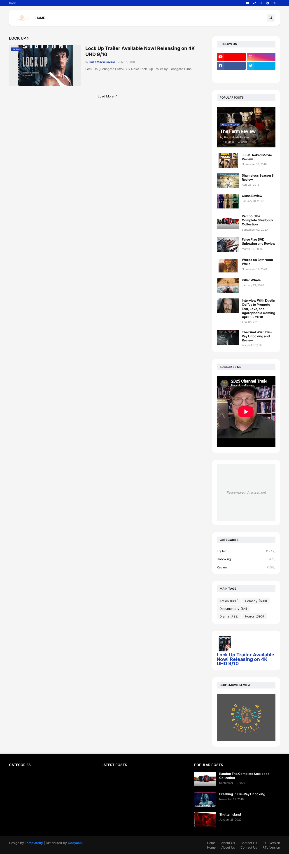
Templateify (34, 843)
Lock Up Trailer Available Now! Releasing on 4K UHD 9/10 (140, 51)
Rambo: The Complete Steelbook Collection (257, 220)
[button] (271, 18)
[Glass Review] (228, 201)
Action (228, 601)
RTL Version (271, 843)
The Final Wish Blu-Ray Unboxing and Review (257, 336)
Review (246, 567)
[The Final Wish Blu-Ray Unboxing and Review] (228, 337)
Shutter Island (230, 814)
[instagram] (261, 3)
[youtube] (247, 3)
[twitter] (261, 66)
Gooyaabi (75, 843)
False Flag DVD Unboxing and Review (258, 241)
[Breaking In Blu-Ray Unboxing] (205, 799)
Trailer (246, 551)
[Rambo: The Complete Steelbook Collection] (228, 221)
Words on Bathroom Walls (257, 262)
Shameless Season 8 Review (258, 177)
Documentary (233, 608)
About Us (228, 843)
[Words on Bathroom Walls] (228, 265)
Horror (254, 616)
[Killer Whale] (228, 285)
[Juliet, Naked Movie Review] (228, 160)
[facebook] (267, 3)
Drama (228, 616)
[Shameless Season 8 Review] (228, 180)
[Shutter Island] (205, 819)
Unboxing (246, 559)
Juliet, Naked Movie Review (257, 157)
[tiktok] (254, 3)
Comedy (256, 601)
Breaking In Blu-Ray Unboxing (242, 794)
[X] (231, 74)
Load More (106, 96)
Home (12, 3)
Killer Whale (251, 280)
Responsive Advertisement (246, 492)
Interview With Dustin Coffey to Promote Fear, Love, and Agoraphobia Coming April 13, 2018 (258, 308)
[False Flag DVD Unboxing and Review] (228, 244)
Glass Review (252, 196)
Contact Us (248, 843)
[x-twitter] (274, 3)
